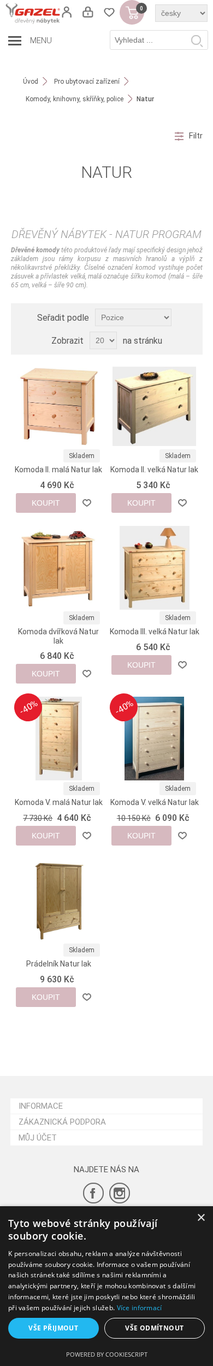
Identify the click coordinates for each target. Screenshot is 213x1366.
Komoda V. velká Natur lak (154, 802)
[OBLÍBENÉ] (109, 12)
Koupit (46, 503)
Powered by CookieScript (106, 1354)
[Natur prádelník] (58, 900)
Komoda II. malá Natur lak (58, 469)
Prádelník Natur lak (58, 963)
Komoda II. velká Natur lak (154, 469)
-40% (28, 707)
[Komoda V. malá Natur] (58, 738)
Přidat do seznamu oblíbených (86, 503)
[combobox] (159, 40)
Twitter (119, 1193)
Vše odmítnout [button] (154, 1328)
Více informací (139, 1307)
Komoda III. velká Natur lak (154, 631)
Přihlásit (87, 12)
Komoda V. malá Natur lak (59, 802)
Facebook (93, 1193)
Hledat (196, 40)
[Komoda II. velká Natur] (154, 406)
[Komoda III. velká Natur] (154, 567)
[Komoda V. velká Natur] (154, 738)
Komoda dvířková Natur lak (58, 636)
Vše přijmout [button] (53, 1328)
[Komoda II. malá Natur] (58, 406)
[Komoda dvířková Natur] (58, 567)
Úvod (30, 81)
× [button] (201, 1218)
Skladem (81, 456)
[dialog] (106, 1286)
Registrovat (66, 12)
